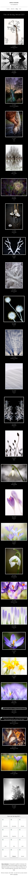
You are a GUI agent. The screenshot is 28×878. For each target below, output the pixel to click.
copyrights (15, 874)
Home (8, 8)
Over (20, 8)
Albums (13, 8)
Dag (17, 8)
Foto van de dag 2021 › (14, 816)
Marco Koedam (14, 2)
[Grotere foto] (14, 32)
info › (14, 48)
